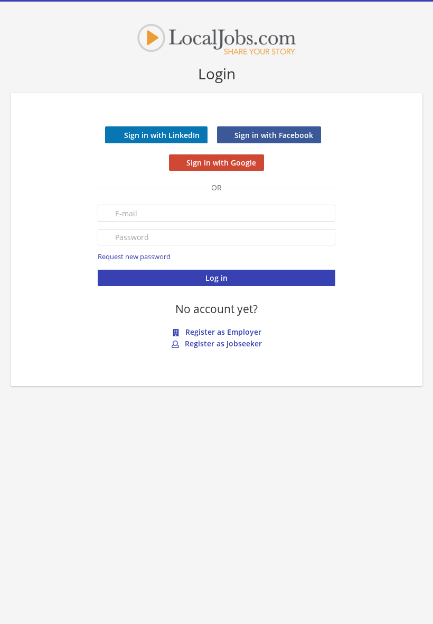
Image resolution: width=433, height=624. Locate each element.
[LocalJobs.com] (216, 39)
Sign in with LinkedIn (162, 135)
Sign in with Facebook (273, 135)
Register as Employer (222, 332)
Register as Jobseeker (222, 343)
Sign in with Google (221, 163)
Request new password (134, 256)
